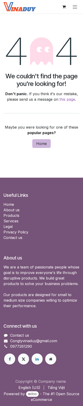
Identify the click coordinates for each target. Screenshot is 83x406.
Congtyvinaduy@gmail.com (33, 340)
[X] (23, 359)
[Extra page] (50, 359)
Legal (8, 226)
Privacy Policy (15, 232)
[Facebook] (9, 359)
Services (10, 221)
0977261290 (21, 346)
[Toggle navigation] (75, 7)
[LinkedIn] (37, 359)
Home (41, 143)
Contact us (12, 237)
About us (11, 210)
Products (11, 215)
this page (67, 99)
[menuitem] (29, 387)
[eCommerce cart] (63, 6)
